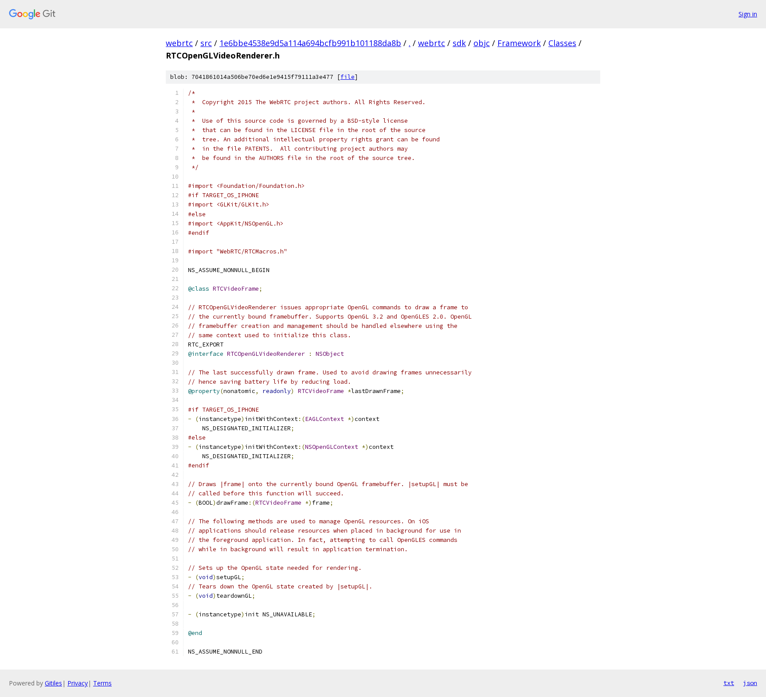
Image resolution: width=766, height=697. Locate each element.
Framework (519, 43)
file (347, 77)
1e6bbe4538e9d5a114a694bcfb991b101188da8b (310, 43)
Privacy (77, 683)
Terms (102, 683)
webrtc (179, 43)
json (750, 683)
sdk (459, 43)
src (206, 43)
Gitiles (53, 683)
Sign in (748, 14)
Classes (562, 43)
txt (728, 683)
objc (481, 43)
